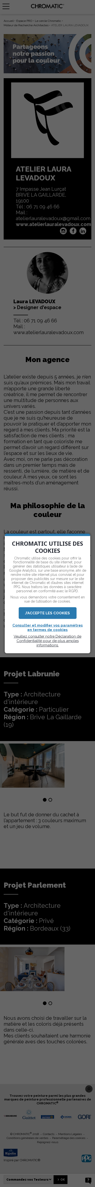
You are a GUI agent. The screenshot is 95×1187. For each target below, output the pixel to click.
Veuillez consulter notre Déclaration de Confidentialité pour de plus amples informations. (47, 640)
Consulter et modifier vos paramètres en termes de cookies (47, 627)
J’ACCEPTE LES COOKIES (47, 613)
